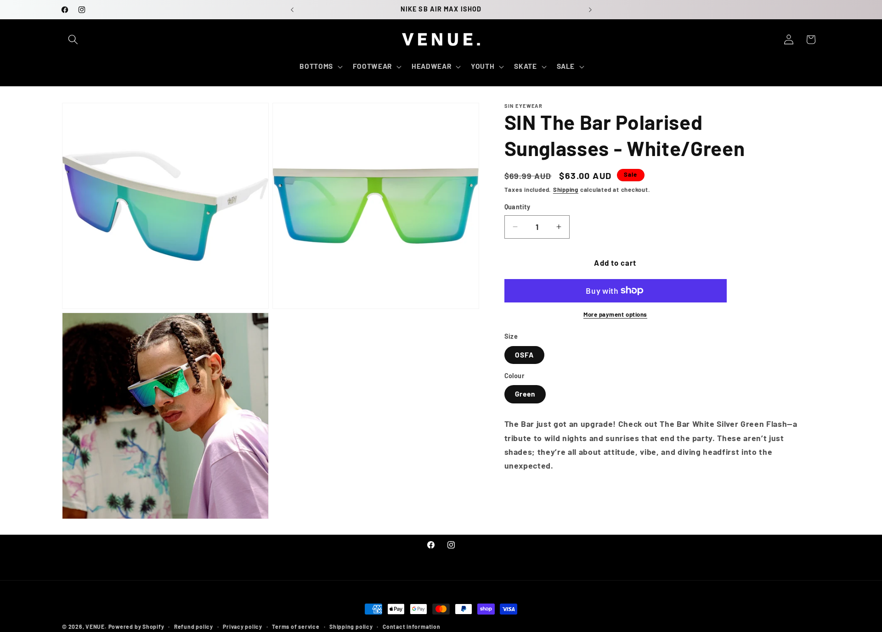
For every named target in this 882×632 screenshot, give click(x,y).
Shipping (565, 189)
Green (525, 394)
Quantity (517, 207)
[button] (73, 39)
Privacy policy (242, 626)
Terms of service (295, 626)
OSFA (524, 354)
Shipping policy (351, 626)
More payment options (615, 314)
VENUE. (96, 626)
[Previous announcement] (292, 9)
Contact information (412, 626)
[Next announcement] (590, 9)
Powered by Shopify (136, 626)
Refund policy (193, 626)
